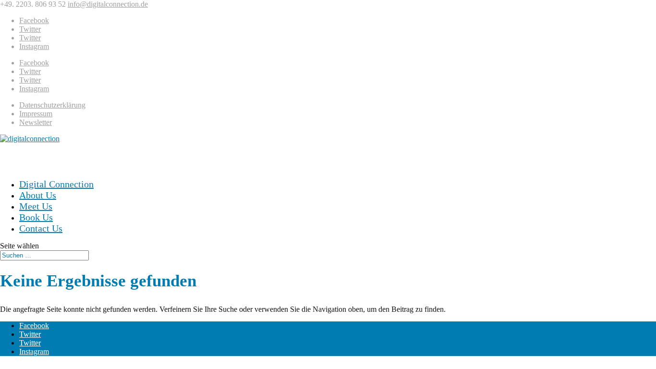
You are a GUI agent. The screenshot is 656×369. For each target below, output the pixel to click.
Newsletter (35, 122)
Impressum (35, 114)
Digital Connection (56, 184)
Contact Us (40, 228)
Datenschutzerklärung (52, 105)
